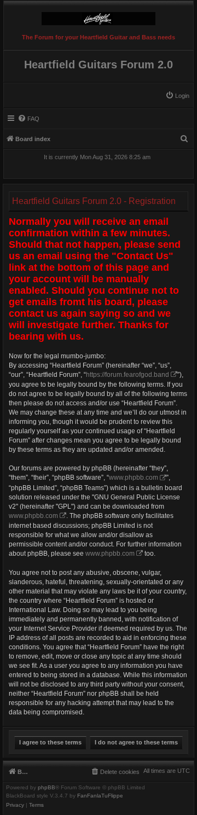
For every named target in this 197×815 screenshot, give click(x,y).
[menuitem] (177, 95)
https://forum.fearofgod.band (127, 375)
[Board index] (98, 16)
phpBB (46, 787)
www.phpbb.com (133, 477)
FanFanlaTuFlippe (100, 796)
